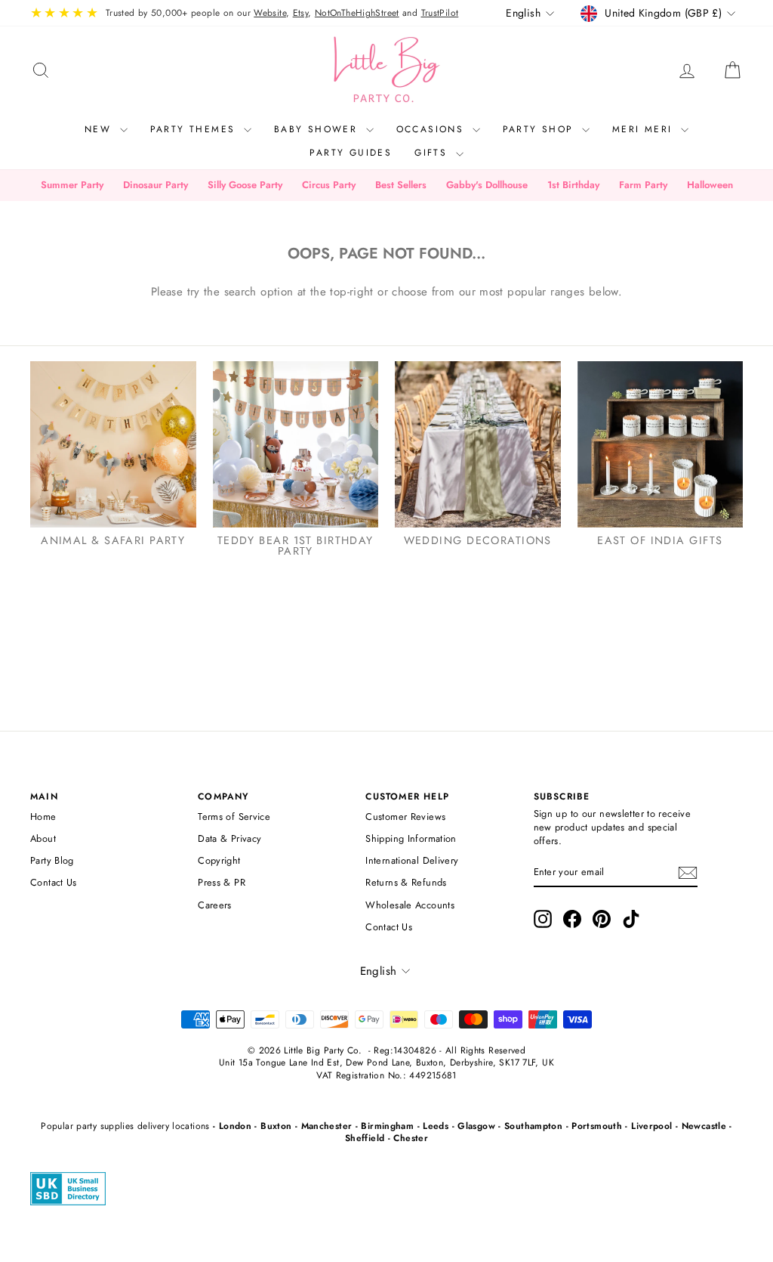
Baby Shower (318, 129)
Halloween (710, 185)
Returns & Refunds (405, 882)
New (100, 129)
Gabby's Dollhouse (487, 185)
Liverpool (651, 1126)
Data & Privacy (229, 838)
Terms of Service (234, 816)
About (43, 838)
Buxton (275, 1126)
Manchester (327, 1126)
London (235, 1126)
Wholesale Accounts (409, 905)
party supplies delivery (122, 1126)
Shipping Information (411, 838)
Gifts (432, 152)
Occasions (432, 129)
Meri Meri (644, 129)
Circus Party (329, 185)
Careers (215, 905)
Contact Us (53, 882)
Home (43, 816)
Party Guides (351, 152)
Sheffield (364, 1138)
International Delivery (411, 860)
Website (270, 13)
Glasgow (476, 1126)
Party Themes (195, 129)
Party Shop (540, 129)
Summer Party (72, 185)
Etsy (301, 13)
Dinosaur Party (155, 185)
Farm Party (643, 185)
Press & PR (221, 882)
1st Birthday (573, 185)
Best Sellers (401, 185)
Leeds (435, 1126)
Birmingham (387, 1126)
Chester (410, 1138)
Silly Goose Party (245, 185)
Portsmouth (596, 1126)
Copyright (219, 860)
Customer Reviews (405, 816)
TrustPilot (440, 13)
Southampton (533, 1126)
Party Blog (52, 860)
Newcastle (704, 1126)
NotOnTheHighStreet (357, 13)
